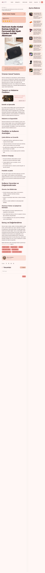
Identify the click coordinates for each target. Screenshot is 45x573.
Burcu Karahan (10, 257)
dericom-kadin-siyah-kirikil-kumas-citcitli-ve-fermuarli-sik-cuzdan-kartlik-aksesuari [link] (12, 10)
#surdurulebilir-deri (6, 251)
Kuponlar (36, 2)
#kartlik (20, 247)
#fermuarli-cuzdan (6, 249)
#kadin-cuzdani (6, 247)
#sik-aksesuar (15, 249)
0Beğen (23, 267)
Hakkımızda (24, 2)
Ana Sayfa (4, 7)
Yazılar (12, 2)
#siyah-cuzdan (14, 247)
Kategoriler (17, 2)
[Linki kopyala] (14, 263)
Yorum (24, 276)
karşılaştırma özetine (6, 244)
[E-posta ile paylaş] (11, 263)
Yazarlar (30, 2)
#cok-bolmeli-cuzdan (17, 251)
